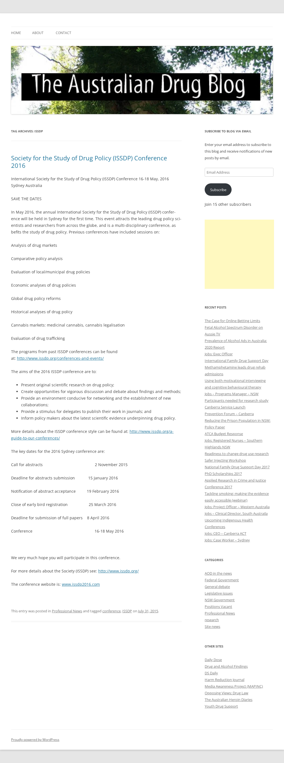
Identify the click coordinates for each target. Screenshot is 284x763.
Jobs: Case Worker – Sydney (227, 540)
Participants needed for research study (236, 400)
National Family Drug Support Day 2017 (237, 466)
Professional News (67, 610)
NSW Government (220, 599)
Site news (212, 626)
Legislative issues (219, 593)
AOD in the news (218, 573)
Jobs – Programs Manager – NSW (231, 393)
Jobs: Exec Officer (219, 353)
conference (111, 610)
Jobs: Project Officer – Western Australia (237, 506)
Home (16, 32)
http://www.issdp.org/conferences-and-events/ (60, 358)
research (212, 619)
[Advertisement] (239, 254)
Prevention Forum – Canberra (229, 413)
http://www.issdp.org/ (118, 571)
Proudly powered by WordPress (35, 739)
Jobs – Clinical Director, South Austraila (236, 513)
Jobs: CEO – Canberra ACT (225, 533)
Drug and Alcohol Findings (226, 666)
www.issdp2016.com (81, 584)
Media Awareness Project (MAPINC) (234, 686)
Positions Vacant (218, 606)
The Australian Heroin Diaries (228, 699)
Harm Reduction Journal (224, 679)
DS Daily (211, 672)
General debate (217, 586)
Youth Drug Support (221, 706)
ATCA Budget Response (224, 433)
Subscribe (218, 189)
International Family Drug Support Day (236, 360)
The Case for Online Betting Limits (232, 320)
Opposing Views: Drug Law (226, 692)
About (38, 32)
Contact (63, 32)
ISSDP (127, 610)
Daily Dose (213, 659)
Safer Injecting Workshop (225, 460)
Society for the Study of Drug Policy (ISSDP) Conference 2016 (89, 161)
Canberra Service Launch (225, 407)
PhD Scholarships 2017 (223, 473)
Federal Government (222, 579)
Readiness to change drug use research (237, 453)
